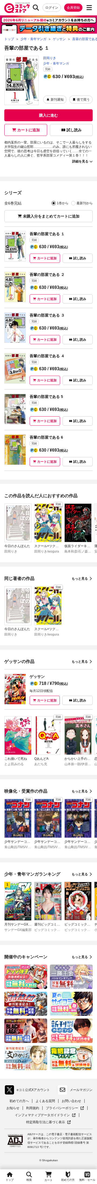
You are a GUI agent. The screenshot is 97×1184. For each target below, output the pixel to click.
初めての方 (68, 1179)
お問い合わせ (71, 1101)
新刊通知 (57, 99)
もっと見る (80, 578)
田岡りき (49, 58)
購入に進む (48, 115)
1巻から (62, 203)
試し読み (74, 130)
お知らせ (12, 1108)
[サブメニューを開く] (89, 7)
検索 (29, 1179)
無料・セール (87, 1179)
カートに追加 (28, 130)
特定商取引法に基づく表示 (48, 1122)
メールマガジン (81, 1090)
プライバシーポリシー (65, 1108)
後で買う (83, 99)
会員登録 (73, 7)
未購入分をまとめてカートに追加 (51, 216)
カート (48, 1180)
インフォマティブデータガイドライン (42, 1115)
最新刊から (85, 203)
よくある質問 (45, 1101)
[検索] (35, 7)
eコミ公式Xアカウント (29, 1091)
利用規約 (32, 1108)
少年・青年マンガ (56, 63)
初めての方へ (19, 1101)
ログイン (51, 7)
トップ (10, 1179)
